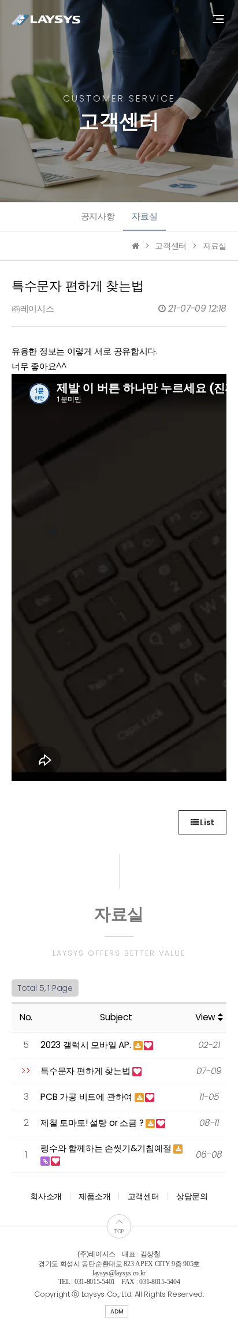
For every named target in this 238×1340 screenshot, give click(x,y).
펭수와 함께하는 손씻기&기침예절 (106, 1148)
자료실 (144, 216)
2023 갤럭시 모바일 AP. (86, 1045)
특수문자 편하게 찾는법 (86, 1071)
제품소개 (94, 1196)
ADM (116, 1311)
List (206, 822)
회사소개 (46, 1196)
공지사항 (98, 216)
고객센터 (143, 1196)
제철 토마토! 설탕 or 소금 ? (93, 1123)
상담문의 (192, 1196)
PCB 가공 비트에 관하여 (87, 1097)
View (206, 1017)
